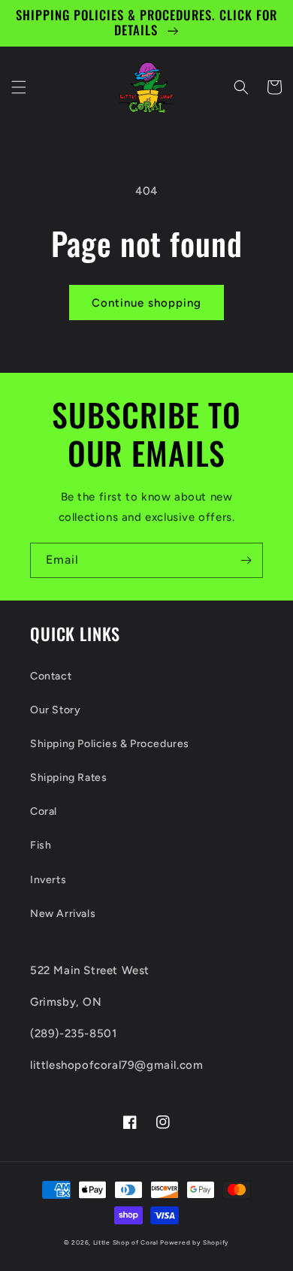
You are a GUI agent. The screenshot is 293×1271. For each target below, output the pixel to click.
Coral (43, 811)
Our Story (55, 710)
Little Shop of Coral (126, 1242)
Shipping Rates (68, 777)
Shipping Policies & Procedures (109, 743)
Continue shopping (146, 303)
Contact (50, 676)
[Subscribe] (245, 560)
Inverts (48, 879)
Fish (40, 845)
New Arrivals (62, 913)
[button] (18, 87)
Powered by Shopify (194, 1242)
